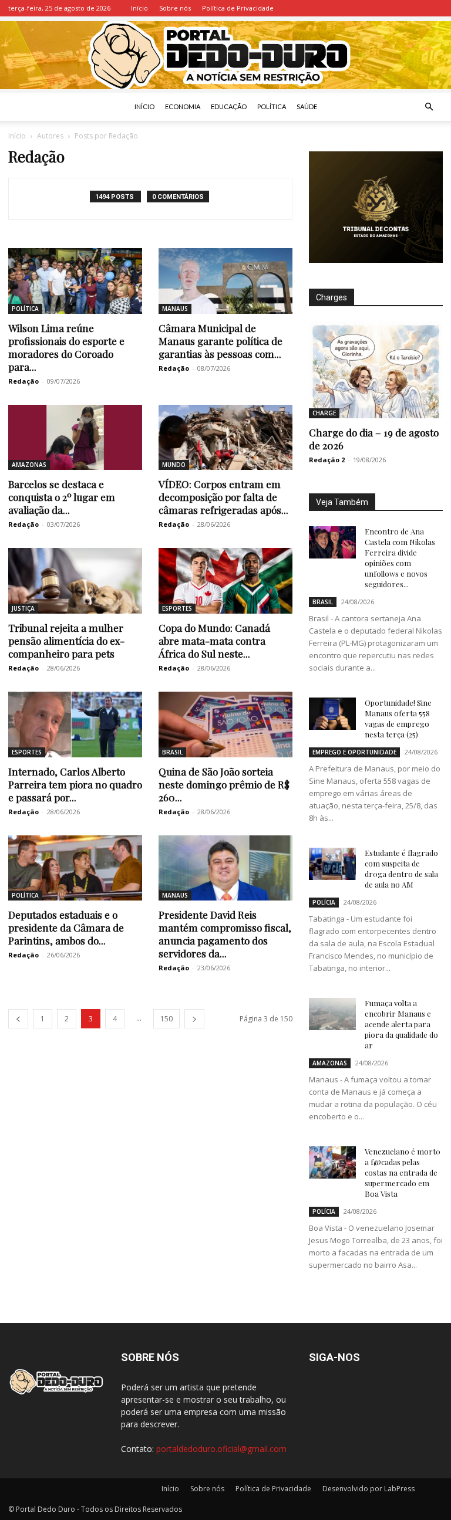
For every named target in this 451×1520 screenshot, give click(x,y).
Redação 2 (327, 459)
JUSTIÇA (23, 608)
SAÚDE (307, 106)
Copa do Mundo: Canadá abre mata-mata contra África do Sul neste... (214, 640)
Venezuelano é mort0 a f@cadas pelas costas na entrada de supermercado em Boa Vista (402, 1172)
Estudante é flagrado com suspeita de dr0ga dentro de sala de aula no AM (401, 868)
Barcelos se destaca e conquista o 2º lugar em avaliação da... (61, 497)
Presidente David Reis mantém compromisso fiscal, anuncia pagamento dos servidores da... (225, 934)
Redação (23, 381)
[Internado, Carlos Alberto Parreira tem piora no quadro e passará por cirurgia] (75, 724)
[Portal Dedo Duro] (225, 55)
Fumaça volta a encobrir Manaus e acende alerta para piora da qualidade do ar (401, 1024)
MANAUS (175, 308)
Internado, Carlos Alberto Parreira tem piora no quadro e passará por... (75, 784)
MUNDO (174, 465)
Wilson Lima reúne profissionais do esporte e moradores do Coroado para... (66, 347)
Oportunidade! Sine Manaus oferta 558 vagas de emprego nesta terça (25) (398, 718)
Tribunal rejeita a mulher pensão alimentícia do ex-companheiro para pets (66, 640)
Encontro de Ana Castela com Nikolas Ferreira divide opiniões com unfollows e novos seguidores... (400, 557)
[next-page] (194, 1018)
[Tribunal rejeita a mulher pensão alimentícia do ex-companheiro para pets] (75, 581)
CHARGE (324, 413)
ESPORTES (177, 608)
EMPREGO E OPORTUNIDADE (354, 752)
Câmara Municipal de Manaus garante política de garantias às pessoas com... (220, 340)
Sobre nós (175, 8)
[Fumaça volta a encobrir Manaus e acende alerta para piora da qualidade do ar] (332, 1014)
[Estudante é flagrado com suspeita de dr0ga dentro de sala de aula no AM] (332, 864)
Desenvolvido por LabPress (368, 1489)
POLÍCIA (323, 902)
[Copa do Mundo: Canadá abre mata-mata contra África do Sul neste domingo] (225, 581)
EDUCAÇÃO (229, 106)
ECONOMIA (182, 106)
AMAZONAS (29, 465)
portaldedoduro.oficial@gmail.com (221, 1448)
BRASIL (172, 752)
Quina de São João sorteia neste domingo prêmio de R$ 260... (224, 784)
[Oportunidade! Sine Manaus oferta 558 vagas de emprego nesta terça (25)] (332, 714)
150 (166, 1019)
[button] (429, 107)
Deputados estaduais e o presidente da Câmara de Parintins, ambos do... (66, 927)
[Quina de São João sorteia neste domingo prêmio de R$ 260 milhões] (225, 724)
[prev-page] (18, 1018)
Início (139, 8)
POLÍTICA (271, 106)
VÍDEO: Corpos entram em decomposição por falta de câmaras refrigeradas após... (223, 497)
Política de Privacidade (238, 8)
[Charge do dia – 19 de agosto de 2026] (376, 369)
